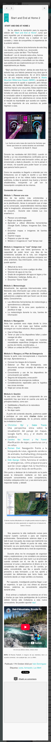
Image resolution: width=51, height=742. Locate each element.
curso (21, 667)
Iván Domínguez (39, 663)
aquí (34, 602)
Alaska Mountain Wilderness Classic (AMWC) (25, 78)
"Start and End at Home (25, 32)
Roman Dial (14, 448)
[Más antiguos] (11, 8)
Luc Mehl (37, 667)
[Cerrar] (44, 8)
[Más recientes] (6, 8)
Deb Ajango (13, 459)
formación (28, 667)
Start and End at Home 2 (25, 18)
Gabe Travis (39, 425)
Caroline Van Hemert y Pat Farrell (27, 439)
